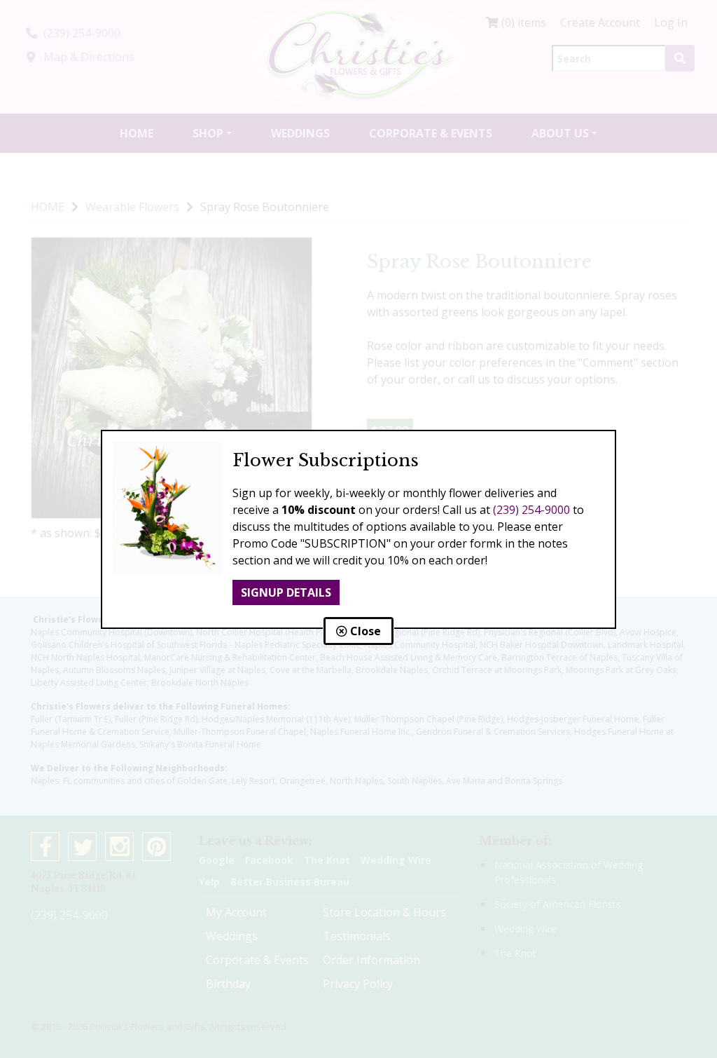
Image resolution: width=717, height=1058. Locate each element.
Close (364, 631)
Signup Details (286, 592)
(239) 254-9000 (531, 509)
